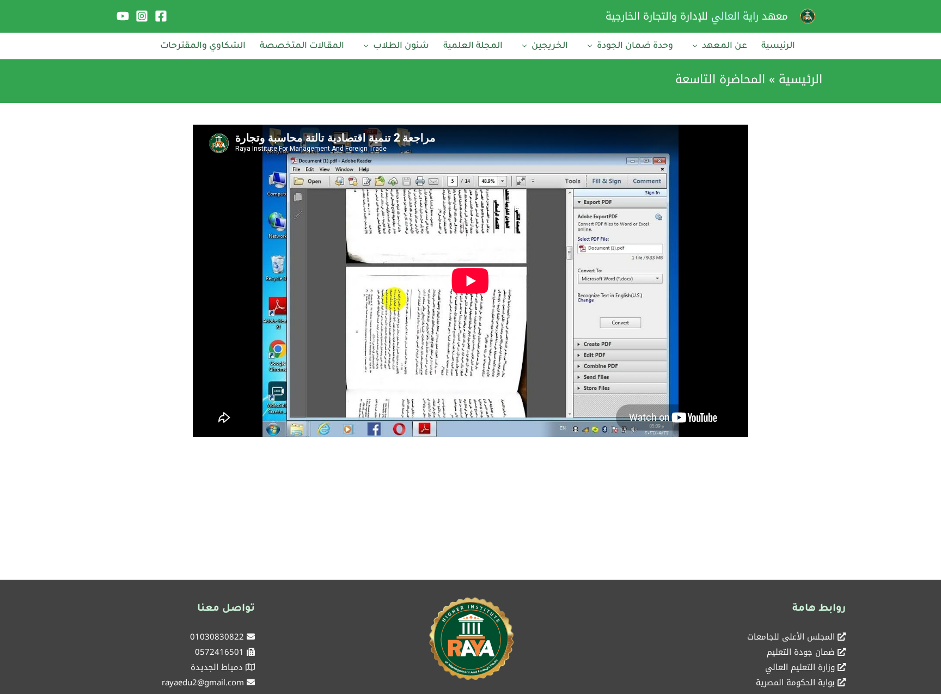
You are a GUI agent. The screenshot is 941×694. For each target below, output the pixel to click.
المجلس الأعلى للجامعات (791, 636)
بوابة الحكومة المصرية (795, 682)
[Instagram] (142, 16)
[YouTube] (123, 16)
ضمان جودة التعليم (801, 652)
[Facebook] (161, 16)
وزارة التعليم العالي (800, 667)
